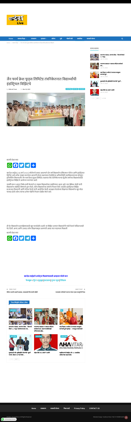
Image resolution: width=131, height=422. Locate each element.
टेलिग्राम (63, 280)
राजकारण (33, 39)
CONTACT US (94, 408)
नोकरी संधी (70, 39)
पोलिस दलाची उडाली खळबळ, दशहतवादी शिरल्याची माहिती (22, 292)
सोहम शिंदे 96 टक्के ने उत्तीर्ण (107, 90)
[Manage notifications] (126, 417)
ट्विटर (35, 280)
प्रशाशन (43, 39)
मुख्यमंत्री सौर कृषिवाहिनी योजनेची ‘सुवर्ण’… (111, 81)
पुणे (62, 310)
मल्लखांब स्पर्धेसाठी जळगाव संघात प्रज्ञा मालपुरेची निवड (70, 292)
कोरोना (53, 39)
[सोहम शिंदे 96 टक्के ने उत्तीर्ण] (46, 342)
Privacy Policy (79, 408)
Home (11, 39)
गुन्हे (61, 39)
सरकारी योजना (91, 39)
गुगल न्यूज (55, 280)
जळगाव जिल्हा (21, 39)
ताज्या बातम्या (81, 89)
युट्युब (40, 280)
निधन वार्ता (67, 408)
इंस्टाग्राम (47, 280)
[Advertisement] (86, 20)
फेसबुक (29, 280)
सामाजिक (79, 39)
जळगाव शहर (75, 89)
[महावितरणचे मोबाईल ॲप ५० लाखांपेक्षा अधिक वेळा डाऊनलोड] (71, 342)
